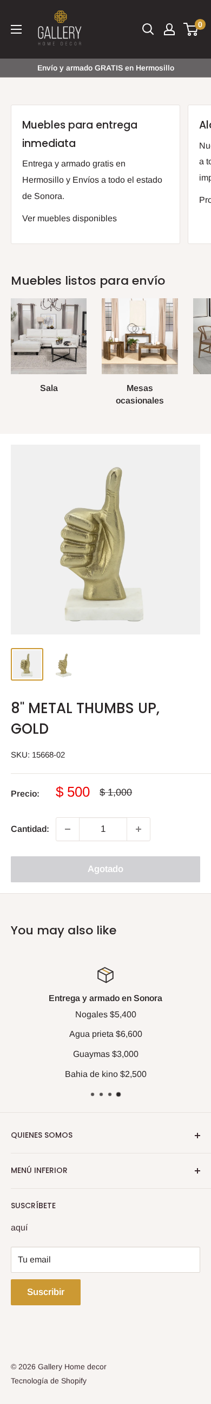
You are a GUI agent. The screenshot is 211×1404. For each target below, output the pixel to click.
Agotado (105, 869)
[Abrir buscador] (148, 29)
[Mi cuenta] (169, 29)
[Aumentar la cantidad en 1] (138, 829)
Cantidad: (30, 829)
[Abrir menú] (16, 29)
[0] (191, 29)
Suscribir (45, 1292)
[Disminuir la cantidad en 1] (67, 829)
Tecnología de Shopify (49, 1380)
